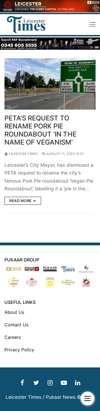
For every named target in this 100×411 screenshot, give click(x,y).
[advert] (50, 10)
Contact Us (16, 324)
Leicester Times (23, 154)
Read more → (22, 200)
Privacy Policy (19, 349)
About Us (14, 312)
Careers (12, 337)
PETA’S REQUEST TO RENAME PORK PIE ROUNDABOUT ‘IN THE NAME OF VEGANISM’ (40, 130)
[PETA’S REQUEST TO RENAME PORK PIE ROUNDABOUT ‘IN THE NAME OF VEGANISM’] (50, 84)
